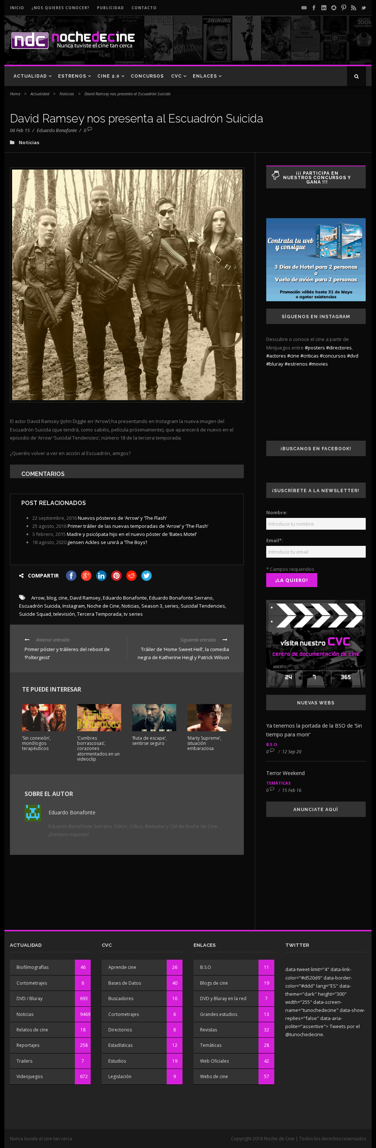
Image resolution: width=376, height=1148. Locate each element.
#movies (318, 363)
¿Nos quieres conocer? (61, 7)
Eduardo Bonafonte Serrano (181, 597)
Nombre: (277, 512)
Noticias (66, 93)
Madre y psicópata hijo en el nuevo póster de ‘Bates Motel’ (132, 534)
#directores (339, 347)
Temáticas (278, 783)
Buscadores (120, 998)
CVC (176, 76)
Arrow (37, 597)
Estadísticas (120, 1045)
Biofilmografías (32, 967)
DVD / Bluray (30, 998)
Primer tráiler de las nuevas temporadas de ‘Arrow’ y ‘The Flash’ (138, 526)
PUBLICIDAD (110, 7)
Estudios (117, 1061)
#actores (276, 355)
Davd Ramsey (85, 597)
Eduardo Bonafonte (57, 130)
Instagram (73, 606)
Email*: (274, 540)
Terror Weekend (285, 773)
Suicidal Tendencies (203, 606)
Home (15, 93)
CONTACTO (144, 7)
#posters (315, 347)
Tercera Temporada (99, 614)
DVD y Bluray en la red (223, 998)
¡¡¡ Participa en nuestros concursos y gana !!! (317, 178)
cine (63, 597)
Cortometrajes (32, 983)
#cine (293, 355)
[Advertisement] (280, 46)
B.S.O (271, 744)
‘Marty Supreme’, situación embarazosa (204, 743)
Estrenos (72, 76)
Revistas (208, 1030)
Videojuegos (30, 1076)
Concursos (147, 76)
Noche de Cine (103, 606)
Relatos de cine (32, 1030)
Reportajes (28, 1045)
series (171, 606)
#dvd (352, 355)
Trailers (24, 1061)
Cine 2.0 (108, 76)
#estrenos (296, 363)
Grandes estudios (218, 1014)
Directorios (120, 1030)
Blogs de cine (214, 983)
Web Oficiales (214, 1061)
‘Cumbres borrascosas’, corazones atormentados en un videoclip (98, 749)
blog (51, 597)
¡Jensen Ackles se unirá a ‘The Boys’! (107, 542)
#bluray (274, 363)
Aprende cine (122, 967)
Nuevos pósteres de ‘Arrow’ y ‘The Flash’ (122, 518)
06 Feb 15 (20, 130)
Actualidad (30, 76)
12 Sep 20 (291, 752)
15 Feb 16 (291, 790)
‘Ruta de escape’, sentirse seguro (149, 740)
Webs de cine (214, 1076)
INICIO (17, 7)
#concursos (333, 355)
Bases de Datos (124, 983)
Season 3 (151, 606)
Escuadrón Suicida (39, 606)
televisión (64, 614)
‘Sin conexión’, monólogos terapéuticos (36, 743)
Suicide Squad (35, 614)
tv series (133, 614)
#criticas (309, 355)
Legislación (119, 1076)
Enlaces (205, 76)
